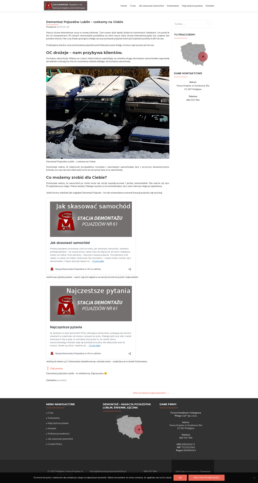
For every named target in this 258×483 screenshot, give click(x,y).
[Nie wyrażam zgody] (254, 477)
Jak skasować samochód (151, 5)
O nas (133, 5)
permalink (61, 380)
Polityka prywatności (58, 433)
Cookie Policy (55, 443)
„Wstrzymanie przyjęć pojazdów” (151, 392)
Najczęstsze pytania (192, 5)
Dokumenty (173, 5)
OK (180, 477)
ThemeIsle (205, 471)
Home (123, 5)
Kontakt (210, 5)
